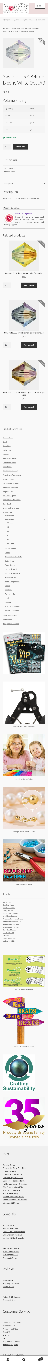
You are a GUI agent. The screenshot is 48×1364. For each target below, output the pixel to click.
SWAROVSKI (16, 28)
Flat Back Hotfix (11, 569)
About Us (6, 1332)
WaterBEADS (7, 619)
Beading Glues (8, 905)
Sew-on (8, 602)
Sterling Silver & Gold (11, 508)
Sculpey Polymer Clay (11, 927)
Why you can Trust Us (11, 1341)
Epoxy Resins (8, 910)
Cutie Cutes (9, 561)
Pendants (8, 590)
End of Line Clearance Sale (14, 1231)
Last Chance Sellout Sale (13, 1235)
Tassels (6, 935)
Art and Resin (8, 438)
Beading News (9, 1165)
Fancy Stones (10, 565)
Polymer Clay (8, 491)
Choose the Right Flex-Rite (14, 1168)
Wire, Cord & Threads (11, 624)
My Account (8, 1360)
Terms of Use (8, 1286)
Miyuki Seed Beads (10, 916)
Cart (37, 1357)
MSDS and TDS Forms (12, 1190)
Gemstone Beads (9, 463)
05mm (9, 535)
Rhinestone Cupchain (11, 924)
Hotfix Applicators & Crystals (15, 1184)
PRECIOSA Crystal (9, 495)
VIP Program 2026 (10, 1254)
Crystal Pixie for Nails (13, 557)
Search (24, 1360)
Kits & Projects (8, 479)
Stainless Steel (8, 933)
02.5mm (10, 523)
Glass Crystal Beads (10, 913)
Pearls (7, 586)
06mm (9, 539)
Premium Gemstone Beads (13, 919)
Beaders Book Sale (10, 1228)
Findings (6, 454)
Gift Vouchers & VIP (10, 471)
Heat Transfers (11, 577)
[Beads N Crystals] (9, 218)
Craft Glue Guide (9, 1171)
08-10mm (10, 543)
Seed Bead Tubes (9, 930)
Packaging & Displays (11, 483)
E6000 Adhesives (9, 908)
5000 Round (9, 515)
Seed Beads (7, 504)
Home (8, 28)
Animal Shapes (10, 548)
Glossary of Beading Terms (14, 1181)
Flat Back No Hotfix (12, 573)
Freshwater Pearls (10, 458)
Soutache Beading (10, 1193)
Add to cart (20, 146)
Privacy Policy (8, 1280)
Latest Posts (15, 208)
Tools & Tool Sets (9, 938)
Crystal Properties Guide (13, 1177)
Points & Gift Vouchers (12, 1297)
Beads (5, 442)
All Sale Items (9, 1225)
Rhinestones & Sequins (12, 500)
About (6, 208)
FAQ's (5, 1338)
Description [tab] (8, 183)
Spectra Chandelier (12, 606)
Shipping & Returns (11, 1283)
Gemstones (7, 467)
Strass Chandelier (12, 610)
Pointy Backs (10, 594)
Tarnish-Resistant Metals (13, 1196)
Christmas (7, 450)
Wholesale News (10, 1258)
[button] (41, 41)
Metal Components (12, 581)
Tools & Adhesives (10, 615)
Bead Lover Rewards (11, 1248)
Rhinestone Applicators (12, 921)
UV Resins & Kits (9, 941)
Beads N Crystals (23, 213)
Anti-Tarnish (7, 902)
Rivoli (7, 598)
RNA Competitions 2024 (13, 1187)
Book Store (7, 446)
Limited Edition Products (13, 1238)
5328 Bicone (26, 28)
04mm (35, 28)
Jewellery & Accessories (12, 475)
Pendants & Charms (10, 487)
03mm (9, 527)
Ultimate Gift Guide (11, 1203)
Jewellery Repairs (10, 1344)
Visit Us (6, 1335)
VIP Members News (11, 1251)
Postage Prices (9, 1300)
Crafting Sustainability (12, 1174)
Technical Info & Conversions (15, 1199)
